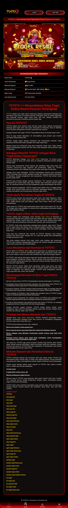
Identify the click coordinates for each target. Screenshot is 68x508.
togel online (45, 217)
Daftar (25, 507)
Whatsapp (42, 506)
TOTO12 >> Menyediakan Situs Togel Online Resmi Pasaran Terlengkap (34, 19)
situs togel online (33, 159)
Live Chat (59, 506)
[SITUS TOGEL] (12, 11)
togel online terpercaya (25, 317)
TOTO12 (9, 114)
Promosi (9, 506)
